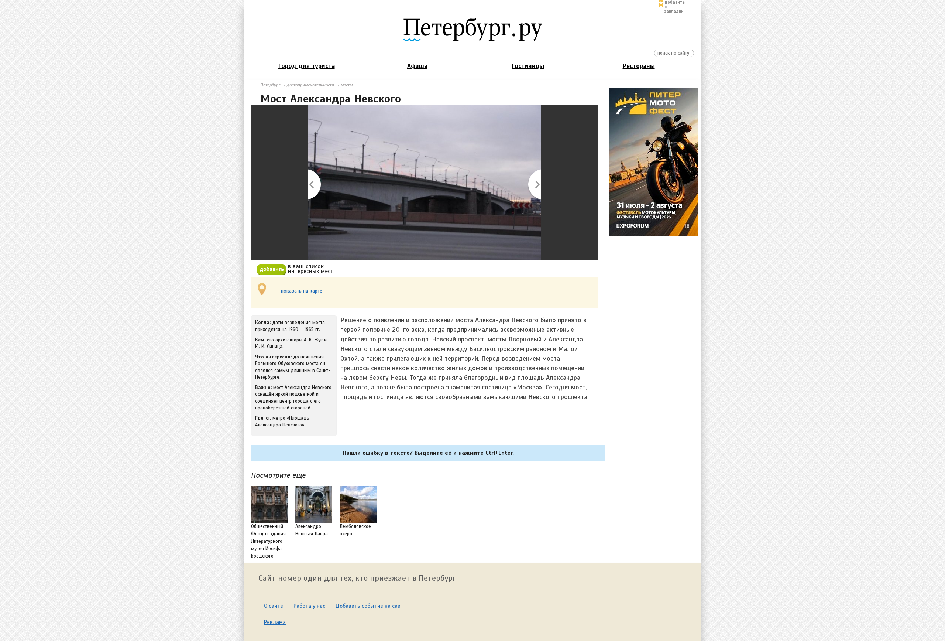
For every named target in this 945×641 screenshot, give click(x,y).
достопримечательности (310, 85)
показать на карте (301, 291)
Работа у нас (309, 606)
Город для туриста (306, 66)
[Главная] (472, 29)
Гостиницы (528, 66)
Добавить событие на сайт (369, 606)
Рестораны (639, 66)
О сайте (273, 606)
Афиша (417, 66)
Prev (315, 185)
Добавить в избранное (271, 269)
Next (534, 185)
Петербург (270, 85)
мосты (347, 85)
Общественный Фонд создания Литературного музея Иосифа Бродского (268, 541)
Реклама (275, 622)
